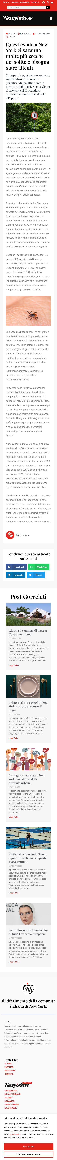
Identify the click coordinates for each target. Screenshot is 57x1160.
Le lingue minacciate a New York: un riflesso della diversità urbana (27, 779)
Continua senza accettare (28, 1154)
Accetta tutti (28, 1146)
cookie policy (14, 1134)
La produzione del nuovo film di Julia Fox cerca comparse (28, 932)
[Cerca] (48, 7)
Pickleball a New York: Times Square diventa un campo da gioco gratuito (28, 858)
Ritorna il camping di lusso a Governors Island (28, 632)
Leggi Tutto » (14, 665)
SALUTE (12, 34)
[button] (16, 567)
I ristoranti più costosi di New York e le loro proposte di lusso (28, 706)
